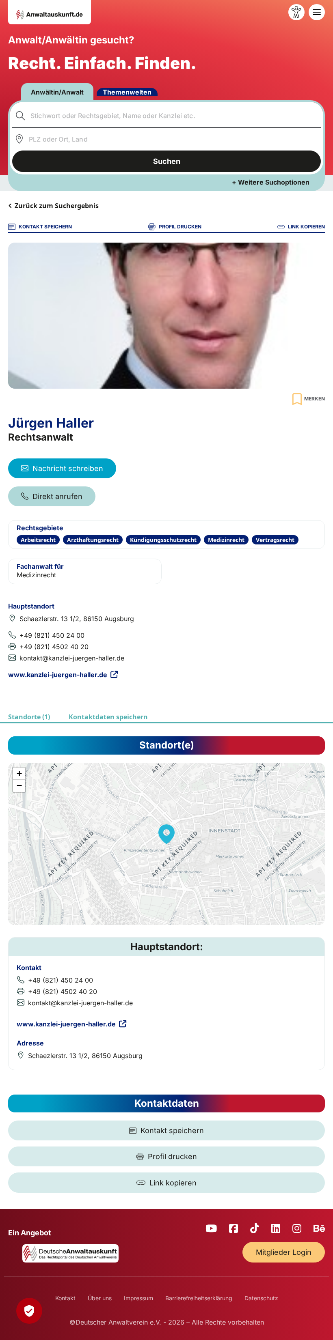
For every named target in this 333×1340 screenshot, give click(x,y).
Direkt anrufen (57, 496)
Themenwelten (127, 92)
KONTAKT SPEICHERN (45, 227)
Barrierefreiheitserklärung (198, 1298)
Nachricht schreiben (67, 468)
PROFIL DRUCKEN (180, 227)
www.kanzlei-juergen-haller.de (57, 675)
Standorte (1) (29, 716)
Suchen (166, 161)
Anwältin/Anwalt (57, 92)
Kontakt (65, 1298)
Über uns (100, 1298)
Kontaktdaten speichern (108, 716)
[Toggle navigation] (317, 12)
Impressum (138, 1298)
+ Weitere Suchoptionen (270, 182)
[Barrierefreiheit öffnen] (296, 12)
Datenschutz (261, 1298)
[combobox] (166, 115)
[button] (166, 834)
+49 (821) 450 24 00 (51, 635)
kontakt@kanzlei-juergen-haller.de (71, 658)
